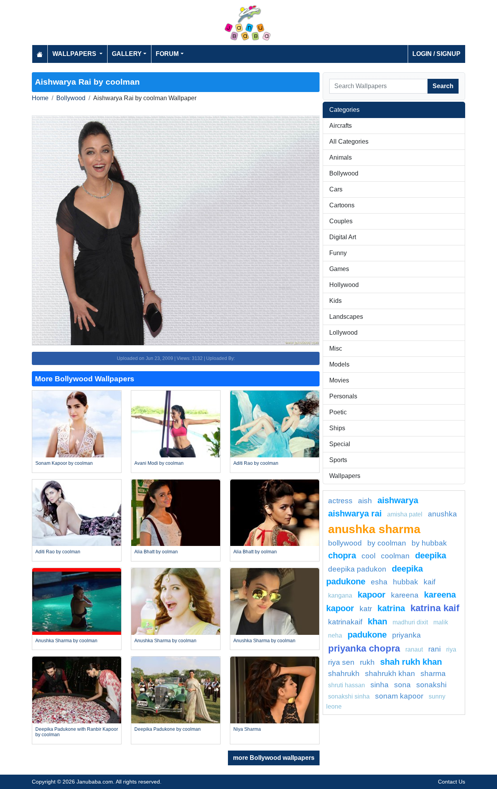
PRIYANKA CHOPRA (364, 648)
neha (335, 635)
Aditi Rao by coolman (255, 463)
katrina (391, 608)
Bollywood (70, 98)
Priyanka (406, 635)
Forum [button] (167, 53)
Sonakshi (431, 685)
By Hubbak (429, 543)
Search (443, 86)
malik (440, 622)
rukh (367, 662)
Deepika (430, 555)
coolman (395, 556)
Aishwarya (397, 500)
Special (339, 444)
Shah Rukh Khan (411, 662)
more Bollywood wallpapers (274, 757)
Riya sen (341, 662)
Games (339, 269)
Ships (337, 428)
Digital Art (342, 237)
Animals (340, 157)
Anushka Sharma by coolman (66, 640)
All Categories (348, 141)
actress (340, 501)
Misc (335, 348)
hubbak (405, 582)
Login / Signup (436, 53)
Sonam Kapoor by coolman (64, 463)
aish (365, 501)
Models (339, 364)
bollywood (345, 543)
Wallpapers (344, 476)
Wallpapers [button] (75, 53)
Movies (339, 380)
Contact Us (451, 782)
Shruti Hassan (346, 685)
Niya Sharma (247, 729)
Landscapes (346, 316)
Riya (451, 649)
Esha (379, 582)
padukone (367, 635)
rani (434, 649)
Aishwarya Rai (355, 513)
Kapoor (372, 595)
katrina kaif (434, 608)
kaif (429, 582)
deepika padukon (357, 569)
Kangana (340, 595)
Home (40, 98)
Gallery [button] (127, 53)
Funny (338, 253)
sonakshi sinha (349, 696)
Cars (335, 189)
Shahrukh (344, 673)
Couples (341, 221)
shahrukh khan (390, 673)
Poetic (338, 412)
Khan (377, 621)
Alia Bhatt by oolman (156, 551)
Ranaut (414, 649)
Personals (343, 396)
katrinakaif (345, 622)
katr (366, 609)
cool (368, 556)
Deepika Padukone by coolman (167, 729)
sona (402, 685)
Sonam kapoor (399, 696)
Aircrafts (340, 125)
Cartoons (342, 205)
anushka (442, 514)
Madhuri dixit (410, 622)
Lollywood (343, 332)
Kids (335, 300)
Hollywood (344, 285)
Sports (338, 460)
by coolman (386, 543)
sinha (379, 685)
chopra (342, 555)
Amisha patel (404, 514)
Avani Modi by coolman (159, 463)
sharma (433, 673)
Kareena (405, 595)
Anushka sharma (374, 528)
